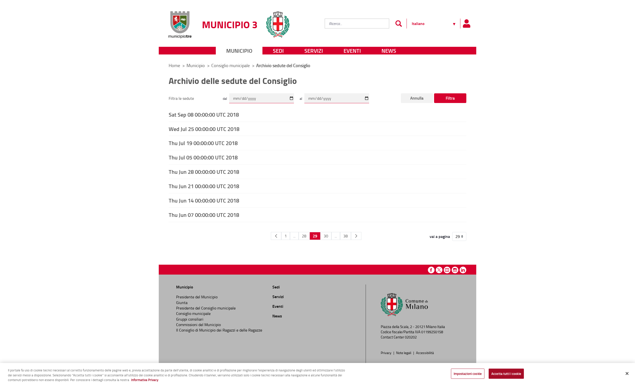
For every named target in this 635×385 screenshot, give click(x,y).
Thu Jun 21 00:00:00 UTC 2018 (204, 186)
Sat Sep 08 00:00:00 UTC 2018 (204, 114)
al (301, 98)
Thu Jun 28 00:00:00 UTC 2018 (204, 172)
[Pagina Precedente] (276, 236)
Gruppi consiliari (189, 319)
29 (315, 236)
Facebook (431, 270)
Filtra (450, 98)
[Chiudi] (627, 373)
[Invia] (398, 23)
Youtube (447, 270)
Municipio (239, 50)
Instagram (455, 270)
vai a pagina (440, 236)
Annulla (416, 98)
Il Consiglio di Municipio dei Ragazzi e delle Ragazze (219, 330)
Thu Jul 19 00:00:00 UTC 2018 (203, 143)
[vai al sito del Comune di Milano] (278, 21)
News (388, 50)
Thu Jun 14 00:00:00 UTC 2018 (204, 200)
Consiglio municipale (231, 65)
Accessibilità (425, 352)
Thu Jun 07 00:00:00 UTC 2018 (204, 215)
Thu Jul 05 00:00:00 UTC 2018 (203, 157)
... (294, 236)
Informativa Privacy (144, 380)
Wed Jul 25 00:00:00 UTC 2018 (204, 129)
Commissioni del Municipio (198, 324)
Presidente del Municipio (197, 297)
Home (174, 65)
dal (225, 98)
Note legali (404, 352)
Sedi (278, 50)
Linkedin (463, 270)
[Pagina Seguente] (356, 236)
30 (326, 236)
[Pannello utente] (466, 23)
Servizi (313, 50)
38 (345, 236)
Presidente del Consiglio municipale (206, 308)
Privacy (386, 352)
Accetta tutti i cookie (506, 373)
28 (304, 236)
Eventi (352, 50)
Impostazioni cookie (468, 373)
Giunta (182, 302)
